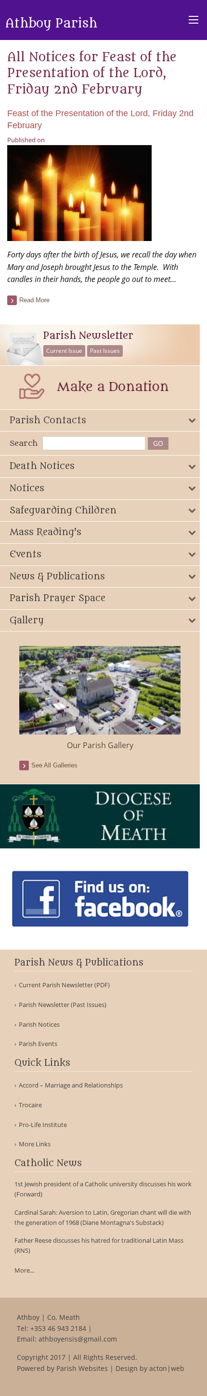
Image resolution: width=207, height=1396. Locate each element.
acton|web (166, 1368)
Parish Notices (39, 1024)
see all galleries (54, 765)
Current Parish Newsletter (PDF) (64, 985)
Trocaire (30, 1105)
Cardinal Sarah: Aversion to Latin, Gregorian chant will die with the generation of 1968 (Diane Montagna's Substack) (102, 1217)
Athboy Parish (51, 23)
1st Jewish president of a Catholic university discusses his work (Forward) (103, 1189)
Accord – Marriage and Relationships (71, 1085)
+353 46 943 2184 (58, 1328)
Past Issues (105, 351)
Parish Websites (82, 1368)
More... (24, 1270)
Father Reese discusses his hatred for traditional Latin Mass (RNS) (98, 1245)
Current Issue (64, 351)
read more (34, 300)
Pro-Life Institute (43, 1125)
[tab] (100, 420)
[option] (100, 698)
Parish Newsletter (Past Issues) (62, 1005)
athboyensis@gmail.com (78, 1338)
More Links (35, 1144)
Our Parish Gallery (100, 745)
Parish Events (38, 1044)
